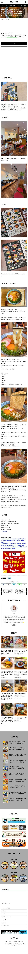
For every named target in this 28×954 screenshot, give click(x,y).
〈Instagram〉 (4, 531)
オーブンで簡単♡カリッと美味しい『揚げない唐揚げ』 (17, 786)
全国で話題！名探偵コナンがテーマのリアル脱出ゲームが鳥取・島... (17, 767)
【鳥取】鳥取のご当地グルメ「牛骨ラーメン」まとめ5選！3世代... (17, 799)
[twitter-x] (11, 938)
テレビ (4, 919)
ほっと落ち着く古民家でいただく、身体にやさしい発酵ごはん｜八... (17, 742)
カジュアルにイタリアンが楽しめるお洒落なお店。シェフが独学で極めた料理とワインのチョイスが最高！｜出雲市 (13, 540)
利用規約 (15, 941)
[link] (13, 625)
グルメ (4, 15)
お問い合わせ (20, 941)
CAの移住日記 (6, 925)
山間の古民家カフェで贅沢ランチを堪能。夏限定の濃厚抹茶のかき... (17, 748)
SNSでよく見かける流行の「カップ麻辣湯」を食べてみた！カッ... (17, 774)
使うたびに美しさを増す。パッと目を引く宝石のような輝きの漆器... (17, 793)
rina (14, 613)
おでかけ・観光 (6, 907)
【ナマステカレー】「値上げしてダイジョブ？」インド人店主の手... (17, 761)
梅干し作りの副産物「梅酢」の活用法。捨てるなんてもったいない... (17, 780)
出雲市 (9, 15)
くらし (4, 913)
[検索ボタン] (26, 2)
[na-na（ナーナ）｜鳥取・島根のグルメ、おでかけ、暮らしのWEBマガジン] (14, 2)
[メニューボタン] (2, 2)
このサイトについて (9, 941)
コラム (4, 922)
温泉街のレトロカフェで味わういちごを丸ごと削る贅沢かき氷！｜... (17, 755)
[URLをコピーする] (24, 585)
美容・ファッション (7, 916)
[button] (3, 585)
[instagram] (15, 625)
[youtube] (17, 938)
